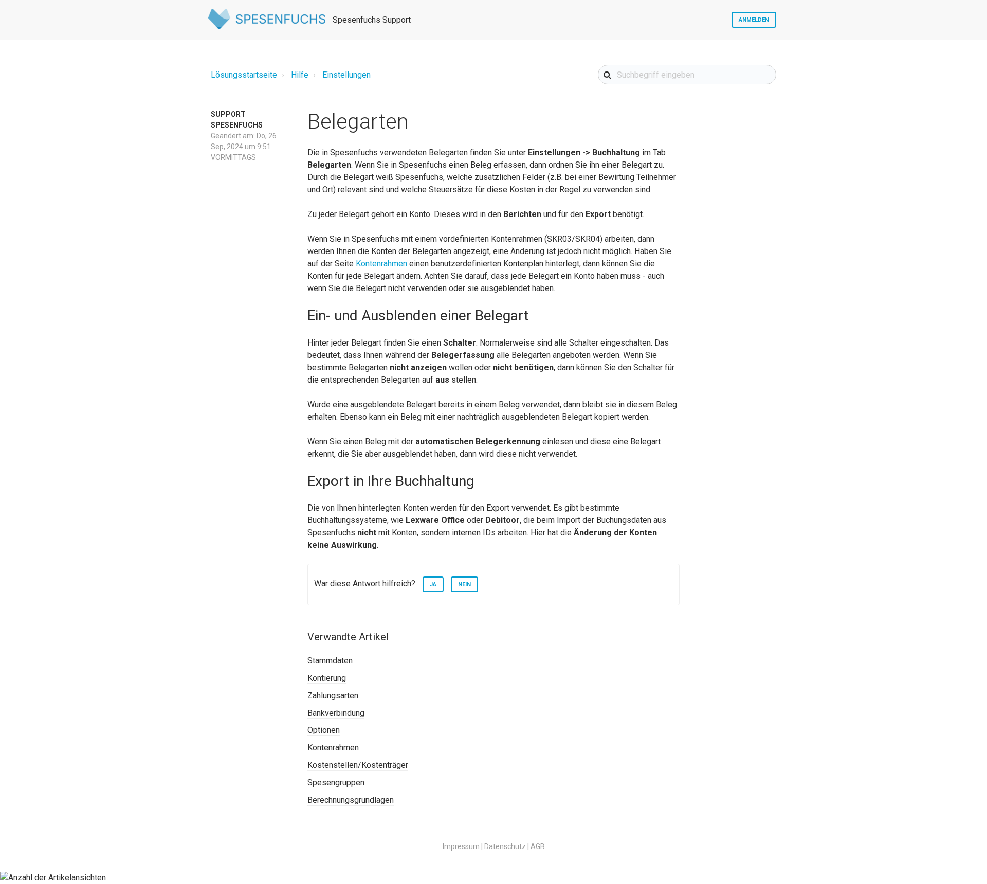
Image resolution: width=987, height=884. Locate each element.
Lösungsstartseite (244, 75)
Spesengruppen (335, 782)
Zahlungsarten (332, 695)
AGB (538, 846)
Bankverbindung (335, 713)
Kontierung (326, 678)
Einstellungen (346, 75)
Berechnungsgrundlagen (350, 800)
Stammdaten (330, 660)
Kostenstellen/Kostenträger (357, 765)
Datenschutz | (506, 846)
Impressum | (463, 846)
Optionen (323, 730)
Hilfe (299, 75)
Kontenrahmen (382, 263)
